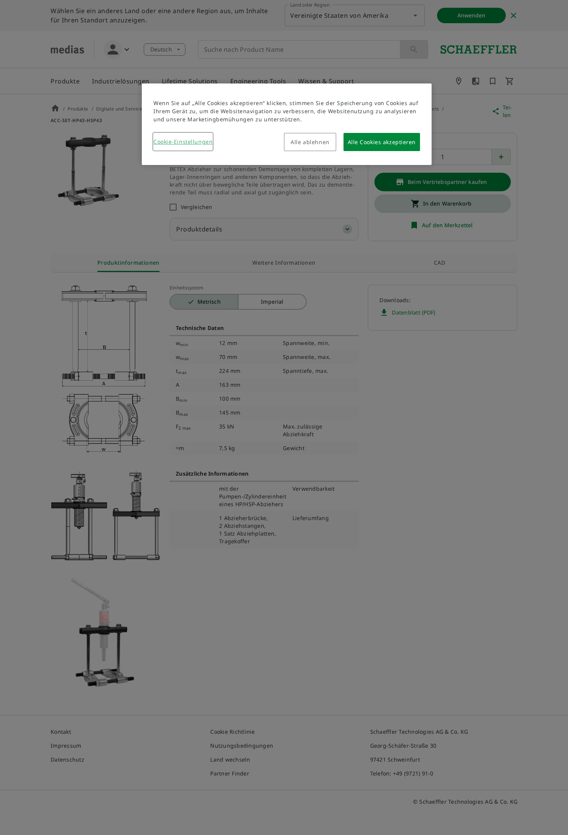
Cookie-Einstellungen (183, 141)
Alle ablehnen (310, 142)
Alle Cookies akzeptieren (382, 142)
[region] (287, 124)
